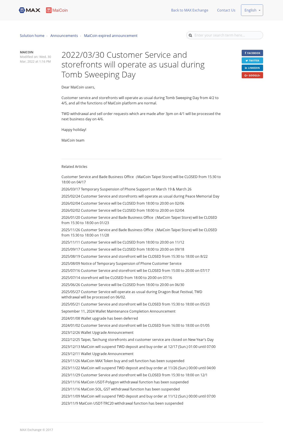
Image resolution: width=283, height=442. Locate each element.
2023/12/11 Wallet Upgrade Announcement (97, 353)
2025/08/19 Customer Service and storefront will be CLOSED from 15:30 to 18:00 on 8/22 (134, 256)
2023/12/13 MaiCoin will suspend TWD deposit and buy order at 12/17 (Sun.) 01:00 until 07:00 (138, 346)
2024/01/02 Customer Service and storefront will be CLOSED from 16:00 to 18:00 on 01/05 (135, 325)
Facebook (253, 53)
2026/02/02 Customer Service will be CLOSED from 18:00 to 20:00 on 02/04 (122, 210)
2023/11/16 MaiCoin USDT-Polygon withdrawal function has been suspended (125, 382)
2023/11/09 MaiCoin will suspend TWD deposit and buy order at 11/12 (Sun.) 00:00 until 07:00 (138, 396)
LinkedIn (254, 67)
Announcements (64, 35)
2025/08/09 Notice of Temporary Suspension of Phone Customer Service (121, 263)
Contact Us (226, 10)
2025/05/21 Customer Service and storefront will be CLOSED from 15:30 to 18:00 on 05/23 (135, 304)
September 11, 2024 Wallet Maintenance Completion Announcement (118, 311)
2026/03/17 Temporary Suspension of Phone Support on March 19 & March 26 (126, 189)
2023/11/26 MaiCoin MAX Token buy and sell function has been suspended (122, 360)
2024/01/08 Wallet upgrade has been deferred (99, 318)
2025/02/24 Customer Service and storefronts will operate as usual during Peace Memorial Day (140, 196)
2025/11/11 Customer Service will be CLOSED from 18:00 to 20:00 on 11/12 (122, 242)
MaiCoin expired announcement (111, 35)
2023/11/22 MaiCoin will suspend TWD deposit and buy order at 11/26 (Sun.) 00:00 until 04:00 (138, 367)
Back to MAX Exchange (189, 10)
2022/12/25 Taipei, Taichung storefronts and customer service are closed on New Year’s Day (137, 339)
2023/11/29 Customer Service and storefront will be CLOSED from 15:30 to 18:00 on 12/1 (134, 375)
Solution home (32, 35)
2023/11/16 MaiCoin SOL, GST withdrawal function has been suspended (120, 389)
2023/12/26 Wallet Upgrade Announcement (97, 332)
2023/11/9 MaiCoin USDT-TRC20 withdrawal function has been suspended (122, 403)
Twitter (254, 60)
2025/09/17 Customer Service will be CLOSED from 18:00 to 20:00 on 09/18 (122, 249)
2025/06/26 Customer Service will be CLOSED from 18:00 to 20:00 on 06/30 (122, 284)
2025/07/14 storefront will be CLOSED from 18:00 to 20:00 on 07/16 (116, 277)
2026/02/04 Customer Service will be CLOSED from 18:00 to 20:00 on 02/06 (122, 203)
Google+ (254, 75)
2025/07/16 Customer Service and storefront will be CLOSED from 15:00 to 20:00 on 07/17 (135, 270)
